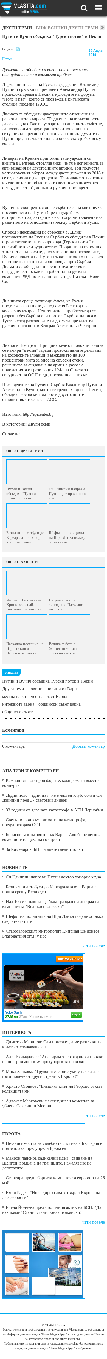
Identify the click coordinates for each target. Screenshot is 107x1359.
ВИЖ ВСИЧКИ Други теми (67, 27)
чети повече (93, 946)
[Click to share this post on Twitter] (18, 50)
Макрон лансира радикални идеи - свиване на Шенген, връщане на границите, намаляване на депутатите (47, 1163)
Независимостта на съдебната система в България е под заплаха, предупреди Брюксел (52, 1146)
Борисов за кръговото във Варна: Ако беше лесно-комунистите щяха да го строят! (51, 837)
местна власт (14, 696)
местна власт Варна (48, 696)
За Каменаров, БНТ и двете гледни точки (44, 849)
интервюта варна (18, 704)
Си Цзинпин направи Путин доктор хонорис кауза (53, 877)
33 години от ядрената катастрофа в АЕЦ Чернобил (54, 810)
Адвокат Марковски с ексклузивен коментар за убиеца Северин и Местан (48, 1103)
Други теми (13, 688)
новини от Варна (63, 688)
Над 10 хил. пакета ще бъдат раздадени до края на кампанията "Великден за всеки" (50, 904)
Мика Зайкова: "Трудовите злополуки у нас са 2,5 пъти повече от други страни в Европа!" (50, 1074)
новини (35, 688)
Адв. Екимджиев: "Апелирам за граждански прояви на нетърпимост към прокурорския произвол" (52, 1059)
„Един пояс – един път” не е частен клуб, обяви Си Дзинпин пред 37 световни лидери (52, 797)
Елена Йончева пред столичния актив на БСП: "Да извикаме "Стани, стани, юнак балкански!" (51, 1210)
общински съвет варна (59, 704)
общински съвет (17, 711)
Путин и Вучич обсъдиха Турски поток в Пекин (47, 681)
